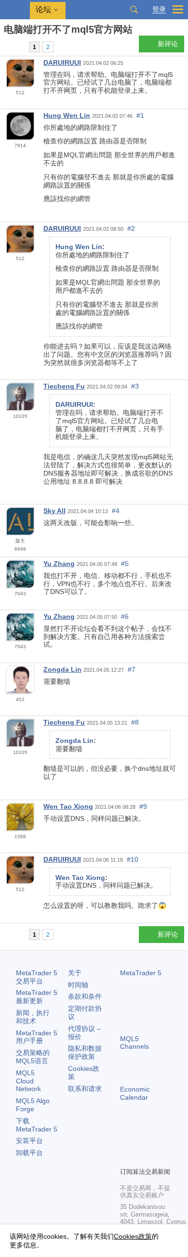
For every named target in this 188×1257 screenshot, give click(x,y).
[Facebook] (126, 1143)
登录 (159, 9)
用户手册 (36, 1037)
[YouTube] (126, 1158)
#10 (132, 859)
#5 (125, 563)
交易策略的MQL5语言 (33, 1057)
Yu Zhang (59, 563)
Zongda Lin (62, 669)
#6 (125, 616)
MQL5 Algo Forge (33, 1105)
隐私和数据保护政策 (85, 1052)
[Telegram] (141, 1143)
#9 (143, 806)
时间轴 (78, 985)
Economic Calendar (135, 1093)
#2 (131, 228)
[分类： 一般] (18, 46)
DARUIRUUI (62, 62)
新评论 (168, 44)
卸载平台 (29, 1152)
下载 (36, 1125)
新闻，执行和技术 (33, 1017)
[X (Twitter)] (156, 1143)
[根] (7, 46)
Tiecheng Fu (64, 386)
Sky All (54, 511)
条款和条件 (85, 996)
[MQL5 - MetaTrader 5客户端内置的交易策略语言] (15, 10)
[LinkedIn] (141, 1158)
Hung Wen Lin (66, 115)
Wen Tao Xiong (68, 806)
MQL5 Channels (134, 1043)
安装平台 (29, 1140)
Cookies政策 (133, 1236)
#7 (131, 669)
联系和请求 (85, 1089)
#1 (140, 115)
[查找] (134, 9)
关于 (74, 973)
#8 (135, 722)
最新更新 (36, 997)
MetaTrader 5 (140, 973)
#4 (116, 511)
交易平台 (36, 977)
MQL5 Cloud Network (28, 1081)
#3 (135, 386)
